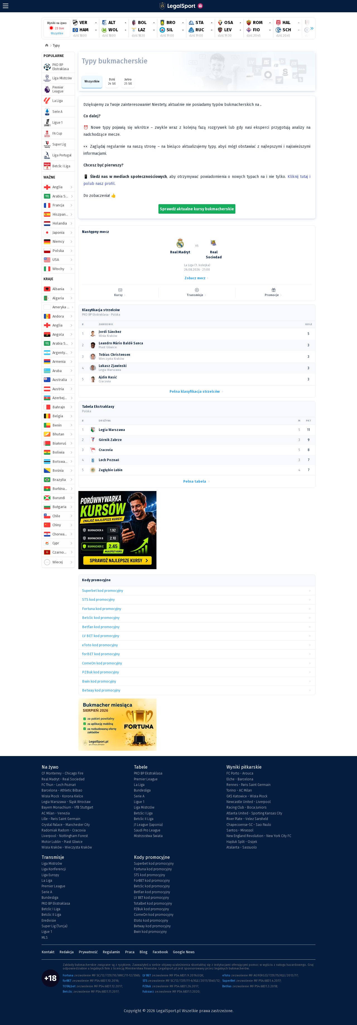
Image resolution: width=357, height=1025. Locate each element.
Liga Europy (50, 875)
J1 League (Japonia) (148, 825)
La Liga (139, 785)
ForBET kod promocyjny (152, 881)
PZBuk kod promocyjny (151, 909)
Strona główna (47, 45)
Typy (56, 45)
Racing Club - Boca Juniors (246, 807)
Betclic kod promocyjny (152, 886)
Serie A (139, 796)
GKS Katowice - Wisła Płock (246, 796)
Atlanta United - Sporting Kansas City (254, 813)
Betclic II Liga (143, 819)
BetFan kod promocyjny (152, 892)
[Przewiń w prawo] (309, 28)
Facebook (160, 952)
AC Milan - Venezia (56, 813)
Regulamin (111, 952)
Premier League (146, 779)
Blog (143, 952)
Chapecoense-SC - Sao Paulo (248, 825)
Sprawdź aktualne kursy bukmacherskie (197, 209)
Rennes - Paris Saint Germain (248, 785)
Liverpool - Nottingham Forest (65, 836)
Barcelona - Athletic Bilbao (62, 790)
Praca (129, 952)
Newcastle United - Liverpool (248, 802)
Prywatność (88, 952)
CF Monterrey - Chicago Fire (62, 773)
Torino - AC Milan (239, 790)
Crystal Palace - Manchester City (66, 825)
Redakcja (66, 952)
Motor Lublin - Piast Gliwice (62, 842)
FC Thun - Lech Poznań (59, 785)
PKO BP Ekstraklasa (148, 773)
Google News (184, 952)
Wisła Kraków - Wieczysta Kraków (67, 847)
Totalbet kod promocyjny (153, 903)
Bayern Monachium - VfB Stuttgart (67, 807)
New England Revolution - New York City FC (258, 836)
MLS (45, 938)
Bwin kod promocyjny (150, 932)
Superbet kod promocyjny (154, 864)
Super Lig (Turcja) (54, 926)
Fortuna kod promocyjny (153, 869)
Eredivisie (49, 920)
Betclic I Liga (143, 813)
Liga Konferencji (54, 869)
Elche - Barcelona (239, 779)
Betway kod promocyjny (152, 926)
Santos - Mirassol (239, 830)
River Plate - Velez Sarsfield (247, 819)
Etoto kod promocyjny (151, 920)
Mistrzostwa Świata (148, 836)
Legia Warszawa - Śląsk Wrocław (66, 802)
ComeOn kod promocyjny (153, 915)
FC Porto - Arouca (239, 773)
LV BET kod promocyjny (151, 898)
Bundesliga (142, 790)
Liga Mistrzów (144, 807)
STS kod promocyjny (149, 875)
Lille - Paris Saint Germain (61, 819)
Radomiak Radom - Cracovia (64, 830)
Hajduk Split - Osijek (241, 842)
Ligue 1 (139, 802)
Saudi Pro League (147, 830)
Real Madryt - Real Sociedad (63, 779)
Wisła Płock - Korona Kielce (62, 796)
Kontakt (48, 952)
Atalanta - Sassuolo (241, 847)
